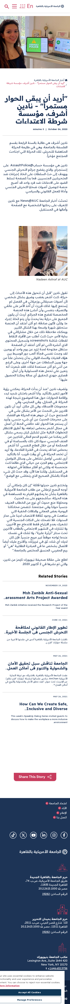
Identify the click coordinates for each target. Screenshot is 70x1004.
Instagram (53, 835)
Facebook (64, 835)
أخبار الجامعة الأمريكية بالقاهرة (49, 80)
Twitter (23, 835)
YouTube (33, 835)
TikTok (13, 835)
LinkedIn (43, 835)
